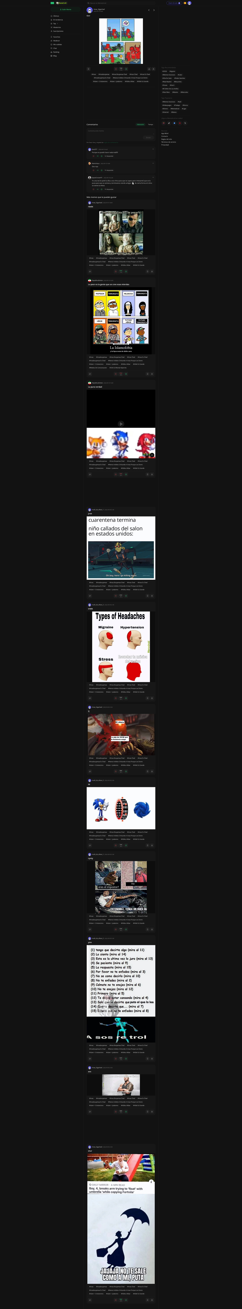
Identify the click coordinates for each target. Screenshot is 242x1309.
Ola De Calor (167, 78)
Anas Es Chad (145, 74)
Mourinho (178, 82)
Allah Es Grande (143, 81)
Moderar (56, 41)
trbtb (90, 608)
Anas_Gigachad (99, 9)
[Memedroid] (52, 3)
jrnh (90, 513)
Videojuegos (167, 105)
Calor (180, 75)
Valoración (140, 124)
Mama (174, 112)
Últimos (56, 16)
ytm (90, 942)
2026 (165, 71)
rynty (90, 858)
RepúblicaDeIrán (97, 280)
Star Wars (166, 92)
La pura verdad (95, 387)
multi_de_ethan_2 (98, 605)
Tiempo (150, 124)
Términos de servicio (168, 142)
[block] (153, 69)
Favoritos (56, 37)
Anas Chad (134, 74)
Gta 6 (172, 85)
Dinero (165, 109)
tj (88, 711)
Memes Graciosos (169, 75)
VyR (180, 102)
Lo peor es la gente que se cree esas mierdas (108, 284)
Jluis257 (95, 149)
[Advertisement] (175, 35)
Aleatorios (57, 27)
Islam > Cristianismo (100, 81)
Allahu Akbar (130, 81)
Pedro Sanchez (180, 78)
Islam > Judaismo (116, 81)
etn (89, 1071)
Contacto (164, 136)
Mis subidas (57, 44)
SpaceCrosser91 (97, 178)
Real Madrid (167, 82)
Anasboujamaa (104, 74)
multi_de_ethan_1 (98, 510)
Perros (186, 105)
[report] (149, 69)
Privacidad (165, 145)
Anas (94, 74)
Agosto (173, 71)
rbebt (90, 206)
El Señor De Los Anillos (170, 89)
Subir (66, 9)
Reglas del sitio (166, 139)
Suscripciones (58, 31)
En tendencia (58, 20)
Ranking (56, 52)
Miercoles (185, 92)
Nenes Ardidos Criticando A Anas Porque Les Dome (130, 78)
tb (89, 784)
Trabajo (177, 105)
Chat (55, 48)
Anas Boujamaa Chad (120, 74)
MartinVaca (96, 163)
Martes (175, 92)
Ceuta (165, 85)
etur (90, 1151)
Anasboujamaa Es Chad (102, 78)
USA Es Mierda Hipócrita (118, 368)
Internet (166, 112)
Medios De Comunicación (98, 368)
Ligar (184, 109)
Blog (55, 56)
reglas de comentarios (111, 142)
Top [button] (54, 23)
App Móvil (164, 133)
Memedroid (175, 109)
